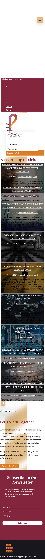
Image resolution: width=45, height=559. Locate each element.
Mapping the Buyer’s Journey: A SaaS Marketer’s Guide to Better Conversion (22, 168)
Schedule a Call (9, 466)
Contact (9, 107)
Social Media (28, 337)
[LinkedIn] (6, 90)
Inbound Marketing (25, 177)
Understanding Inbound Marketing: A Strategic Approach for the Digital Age (22, 387)
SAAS (35, 177)
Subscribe (9, 110)
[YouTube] (6, 87)
